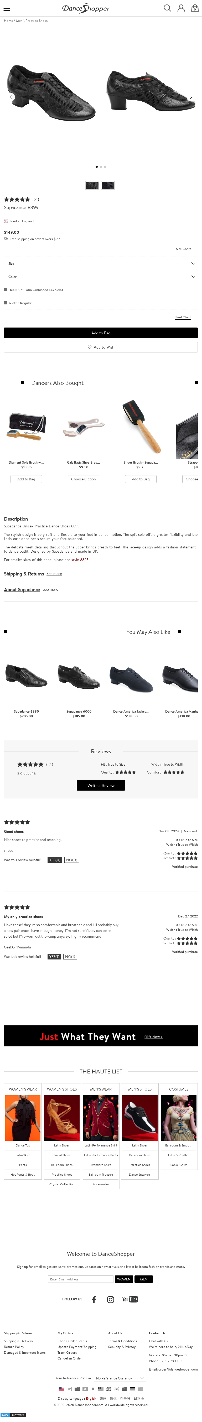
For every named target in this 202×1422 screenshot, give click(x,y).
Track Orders (67, 1352)
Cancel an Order (70, 1358)
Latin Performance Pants (101, 1155)
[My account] (181, 8)
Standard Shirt (101, 1164)
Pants (23, 1164)
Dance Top (23, 1145)
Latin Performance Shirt (101, 1145)
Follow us (72, 1299)
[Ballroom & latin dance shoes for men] (139, 1118)
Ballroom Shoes (61, 1164)
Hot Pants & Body (23, 1174)
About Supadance (22, 589)
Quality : (108, 772)
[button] (11, 97)
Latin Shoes (62, 1145)
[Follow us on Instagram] (110, 1299)
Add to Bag (26, 479)
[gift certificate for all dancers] (101, 1035)
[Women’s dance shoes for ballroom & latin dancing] (61, 1118)
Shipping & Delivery (18, 1340)
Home (8, 20)
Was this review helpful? (23, 860)
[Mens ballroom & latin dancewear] (100, 1118)
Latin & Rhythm (178, 1155)
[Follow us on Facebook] (94, 1299)
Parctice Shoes (140, 1164)
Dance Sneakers (140, 1174)
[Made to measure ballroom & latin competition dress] (178, 1118)
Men (19, 20)
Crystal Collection (61, 1184)
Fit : (104, 764)
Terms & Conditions (122, 1340)
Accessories (101, 1184)
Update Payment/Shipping (77, 1346)
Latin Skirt (23, 1155)
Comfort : (155, 772)
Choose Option (83, 479)
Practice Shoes (36, 20)
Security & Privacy (122, 1346)
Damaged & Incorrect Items (24, 1352)
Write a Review (101, 785)
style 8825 (80, 559)
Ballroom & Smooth (178, 1145)
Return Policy (14, 1346)
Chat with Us (158, 1340)
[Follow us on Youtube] (130, 1299)
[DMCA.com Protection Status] (13, 1414)
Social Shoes (62, 1155)
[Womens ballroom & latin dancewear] (22, 1118)
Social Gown (178, 1164)
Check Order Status (72, 1340)
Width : (157, 764)
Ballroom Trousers (101, 1174)
